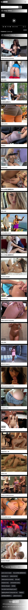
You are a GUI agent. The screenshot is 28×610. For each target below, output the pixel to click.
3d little (13, 586)
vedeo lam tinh (13, 576)
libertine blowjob (6, 586)
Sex (4, 2)
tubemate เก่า (5, 576)
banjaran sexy (5, 582)
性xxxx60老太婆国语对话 (19, 572)
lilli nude (17, 579)
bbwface (21, 592)
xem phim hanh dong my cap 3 (9, 589)
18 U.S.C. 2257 (6, 606)
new (14, 604)
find (20, 7)
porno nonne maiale (6, 572)
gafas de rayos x (17, 595)
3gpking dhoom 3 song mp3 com (9, 592)
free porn (19, 604)
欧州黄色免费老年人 (6, 595)
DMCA (24, 606)
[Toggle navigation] (25, 2)
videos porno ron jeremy (7, 579)
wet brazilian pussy (15, 582)
